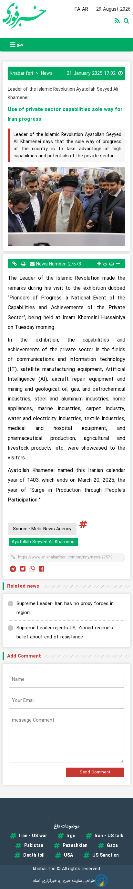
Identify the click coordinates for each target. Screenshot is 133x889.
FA (77, 9)
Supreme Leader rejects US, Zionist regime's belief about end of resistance (64, 632)
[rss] (118, 21)
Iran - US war (33, 835)
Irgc (70, 835)
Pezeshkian (75, 845)
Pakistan (33, 845)
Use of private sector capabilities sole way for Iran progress (65, 114)
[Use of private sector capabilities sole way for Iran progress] (66, 206)
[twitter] (22, 569)
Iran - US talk (109, 835)
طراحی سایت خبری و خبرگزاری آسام (64, 880)
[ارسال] (32, 263)
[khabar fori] (34, 16)
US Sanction (105, 855)
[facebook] (41, 569)
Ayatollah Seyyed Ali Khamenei (44, 542)
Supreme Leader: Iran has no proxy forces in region (65, 608)
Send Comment (95, 772)
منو (19, 44)
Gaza (112, 845)
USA (68, 855)
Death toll (34, 855)
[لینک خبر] (14, 263)
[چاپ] (23, 263)
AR (85, 9)
